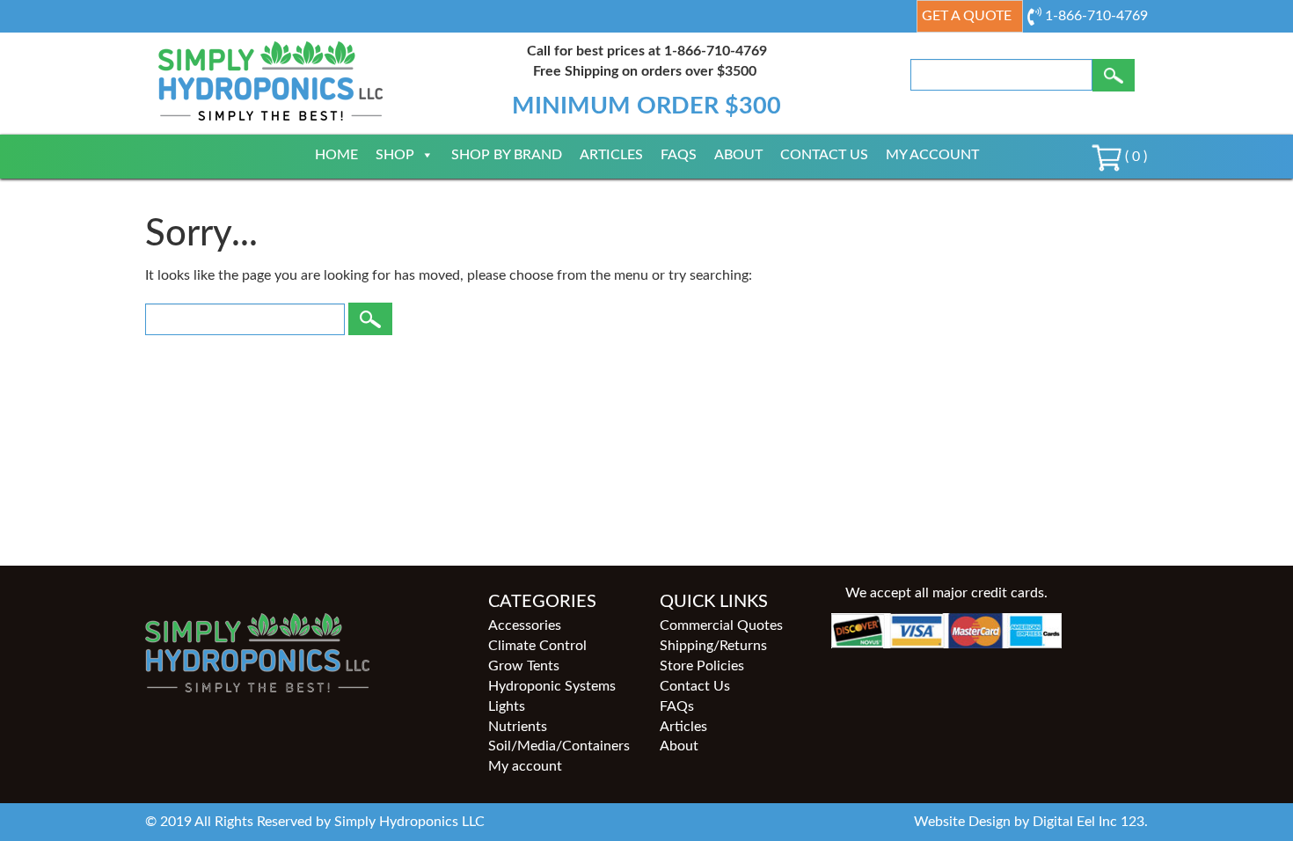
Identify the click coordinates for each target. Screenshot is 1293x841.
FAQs (679, 155)
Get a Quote (967, 16)
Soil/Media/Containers (559, 746)
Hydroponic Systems (552, 686)
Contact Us (824, 155)
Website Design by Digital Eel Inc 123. (1031, 822)
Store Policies (702, 666)
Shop (395, 155)
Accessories (524, 625)
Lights (506, 706)
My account (932, 155)
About (738, 155)
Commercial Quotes (721, 625)
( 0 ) (1134, 157)
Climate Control (537, 646)
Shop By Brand (506, 155)
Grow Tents (523, 666)
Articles (611, 155)
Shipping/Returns (713, 646)
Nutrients (517, 727)
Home (336, 155)
